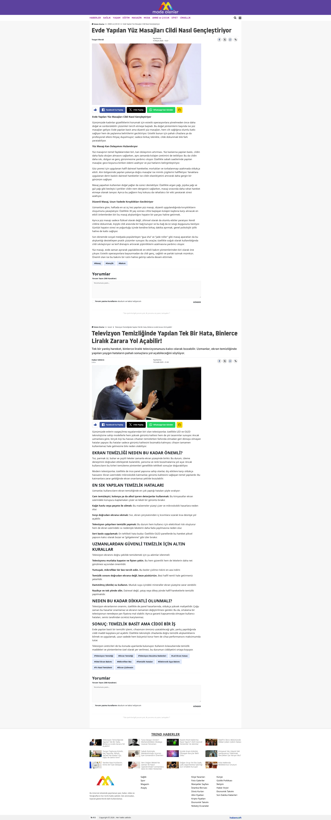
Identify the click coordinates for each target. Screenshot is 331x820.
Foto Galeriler (198, 780)
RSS (94, 817)
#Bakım (122, 263)
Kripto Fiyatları (198, 798)
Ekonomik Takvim (200, 802)
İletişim (220, 784)
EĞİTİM (126, 18)
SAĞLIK (107, 18)
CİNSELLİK (185, 18)
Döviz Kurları (197, 791)
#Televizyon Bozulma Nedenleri (152, 656)
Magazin (145, 784)
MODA (147, 18)
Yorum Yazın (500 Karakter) (104, 278)
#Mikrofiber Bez (124, 661)
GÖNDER (197, 302)
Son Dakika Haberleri (227, 795)
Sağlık (143, 776)
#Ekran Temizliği (125, 656)
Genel (110, 327)
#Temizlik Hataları (145, 661)
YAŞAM (116, 18)
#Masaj (97, 263)
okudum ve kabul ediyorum (118, 301)
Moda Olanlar (99, 24)
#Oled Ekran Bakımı (103, 661)
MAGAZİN (137, 18)
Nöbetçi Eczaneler (200, 805)
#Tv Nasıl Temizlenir (103, 667)
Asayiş (144, 787)
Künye (220, 776)
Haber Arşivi (222, 787)
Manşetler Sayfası (200, 784)
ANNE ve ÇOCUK (160, 18)
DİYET (175, 18)
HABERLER (95, 18)
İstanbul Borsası (199, 787)
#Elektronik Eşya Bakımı (169, 661)
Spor (143, 780)
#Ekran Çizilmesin (125, 667)
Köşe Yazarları (198, 776)
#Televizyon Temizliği (103, 656)
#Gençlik (110, 263)
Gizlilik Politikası (224, 780)
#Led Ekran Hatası (179, 656)
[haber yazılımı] (235, 817)
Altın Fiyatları (197, 795)
